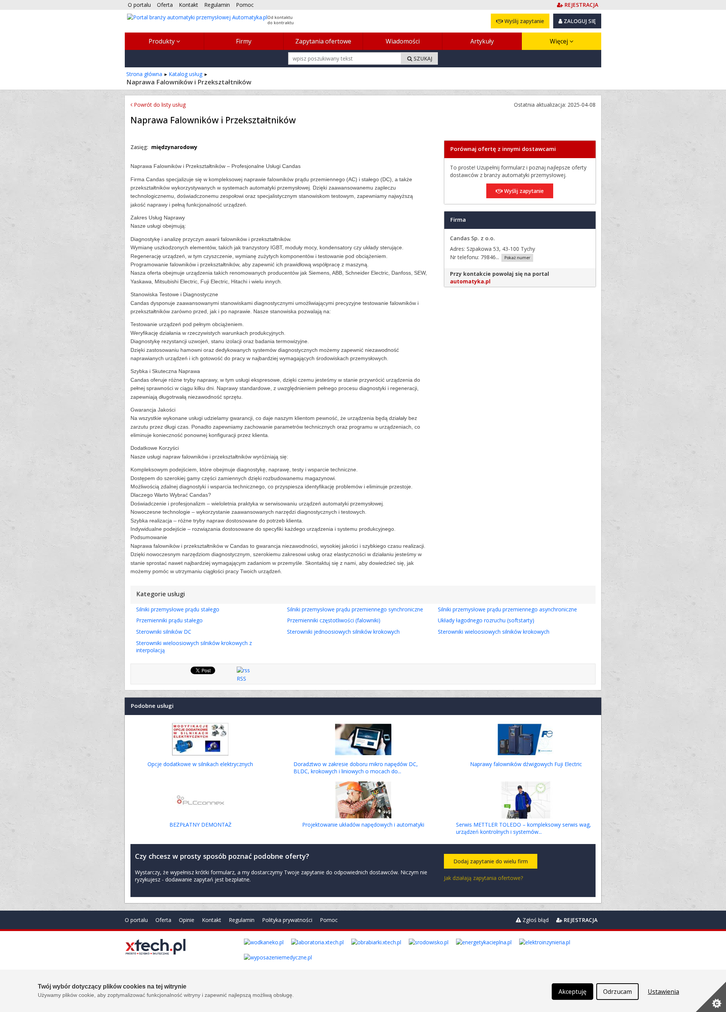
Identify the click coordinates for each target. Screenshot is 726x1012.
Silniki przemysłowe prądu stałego (177, 609)
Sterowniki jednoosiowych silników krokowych (343, 631)
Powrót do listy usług (159, 104)
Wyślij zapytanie (523, 21)
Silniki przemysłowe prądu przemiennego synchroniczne (355, 609)
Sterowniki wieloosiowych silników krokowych (493, 631)
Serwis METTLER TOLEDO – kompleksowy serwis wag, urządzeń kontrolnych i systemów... (523, 828)
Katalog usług (185, 74)
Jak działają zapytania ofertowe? (483, 877)
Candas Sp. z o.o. (472, 238)
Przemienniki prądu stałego (169, 620)
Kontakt (211, 919)
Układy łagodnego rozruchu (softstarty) (486, 620)
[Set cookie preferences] (711, 997)
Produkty (162, 41)
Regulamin (241, 919)
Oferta (163, 919)
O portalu (136, 919)
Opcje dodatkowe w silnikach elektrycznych (200, 764)
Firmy (243, 41)
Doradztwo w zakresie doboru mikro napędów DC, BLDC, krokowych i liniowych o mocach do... (355, 767)
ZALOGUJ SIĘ (579, 21)
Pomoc (329, 919)
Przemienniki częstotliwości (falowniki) (333, 620)
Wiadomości (403, 41)
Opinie (186, 919)
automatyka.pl (470, 281)
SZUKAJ (422, 58)
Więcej (559, 41)
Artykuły (482, 41)
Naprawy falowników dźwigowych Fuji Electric (526, 764)
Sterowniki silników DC (163, 631)
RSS (241, 678)
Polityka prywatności (287, 919)
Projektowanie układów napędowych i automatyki (363, 824)
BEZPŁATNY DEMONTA (200, 824)
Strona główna (144, 74)
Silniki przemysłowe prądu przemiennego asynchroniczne (507, 609)
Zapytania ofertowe (323, 41)
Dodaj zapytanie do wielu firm (490, 861)
